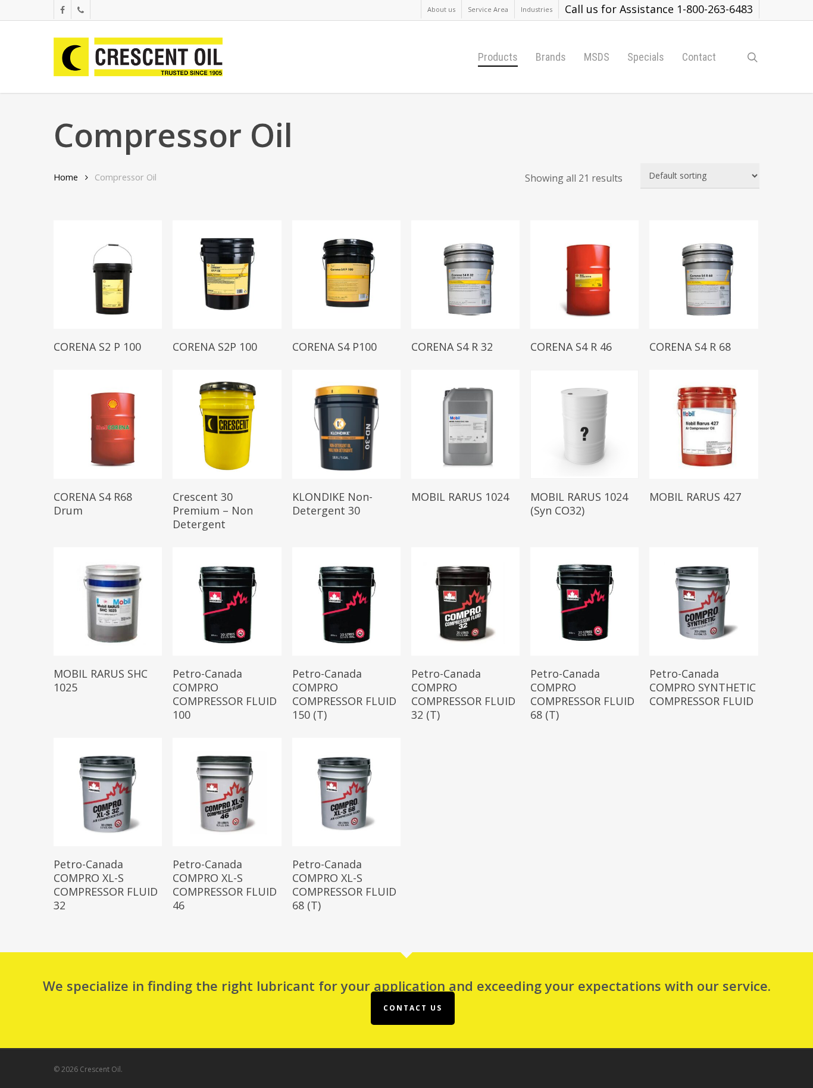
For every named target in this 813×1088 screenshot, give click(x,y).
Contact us (412, 1008)
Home (66, 177)
